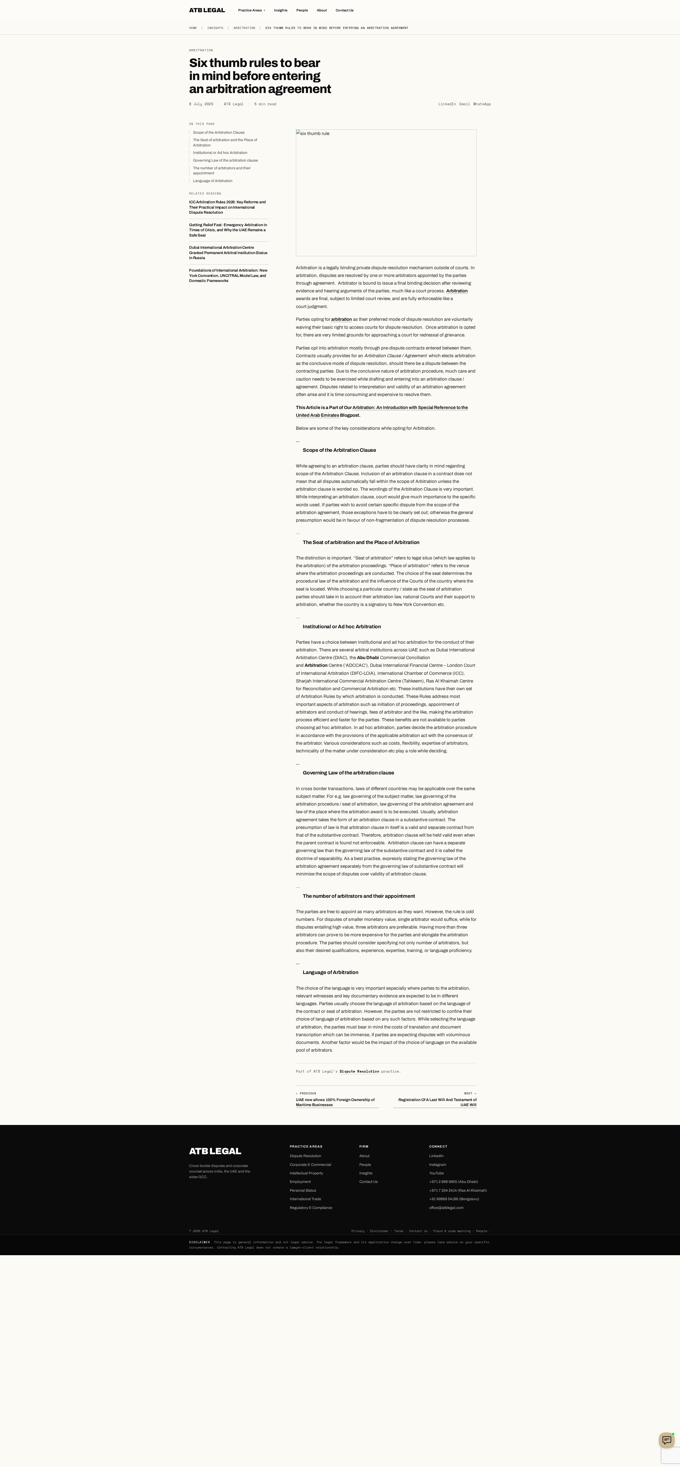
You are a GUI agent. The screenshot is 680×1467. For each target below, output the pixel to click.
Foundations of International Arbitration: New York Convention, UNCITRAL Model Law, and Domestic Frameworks (228, 275)
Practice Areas (251, 10)
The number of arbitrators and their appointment (222, 170)
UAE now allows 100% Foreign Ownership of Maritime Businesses (335, 1099)
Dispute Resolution (359, 1071)
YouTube (436, 1173)
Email (464, 104)
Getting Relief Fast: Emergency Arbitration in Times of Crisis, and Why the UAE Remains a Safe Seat (228, 229)
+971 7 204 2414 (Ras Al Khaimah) (458, 1190)
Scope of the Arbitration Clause (219, 132)
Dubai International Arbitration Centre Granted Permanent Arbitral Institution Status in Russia (228, 252)
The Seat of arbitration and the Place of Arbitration (225, 142)
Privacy (357, 1231)
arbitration (341, 319)
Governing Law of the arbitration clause (225, 160)
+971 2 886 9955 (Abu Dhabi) (453, 1182)
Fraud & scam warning (451, 1231)
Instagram (437, 1165)
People (302, 10)
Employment (300, 1182)
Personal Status (303, 1190)
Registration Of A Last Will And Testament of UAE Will (437, 1099)
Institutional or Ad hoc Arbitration (220, 153)
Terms (398, 1231)
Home (193, 28)
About (322, 10)
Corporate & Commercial (310, 1165)
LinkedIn (447, 104)
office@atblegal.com (446, 1208)
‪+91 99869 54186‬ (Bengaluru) (454, 1199)
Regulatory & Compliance (311, 1208)
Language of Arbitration (212, 181)
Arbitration (244, 28)
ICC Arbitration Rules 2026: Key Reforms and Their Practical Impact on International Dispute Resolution (227, 207)
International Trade (305, 1199)
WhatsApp (482, 104)
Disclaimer (379, 1231)
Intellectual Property (306, 1173)
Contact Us (345, 10)
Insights (280, 10)
